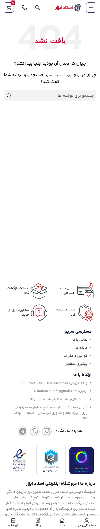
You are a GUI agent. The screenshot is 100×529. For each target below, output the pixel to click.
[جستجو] (37, 7)
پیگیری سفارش (76, 364)
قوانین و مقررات (75, 356)
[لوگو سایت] (68, 8)
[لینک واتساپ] (35, 431)
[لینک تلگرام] (22, 431)
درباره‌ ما (81, 348)
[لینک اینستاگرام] (47, 431)
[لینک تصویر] (81, 461)
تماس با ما (79, 340)
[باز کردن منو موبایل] (91, 7)
